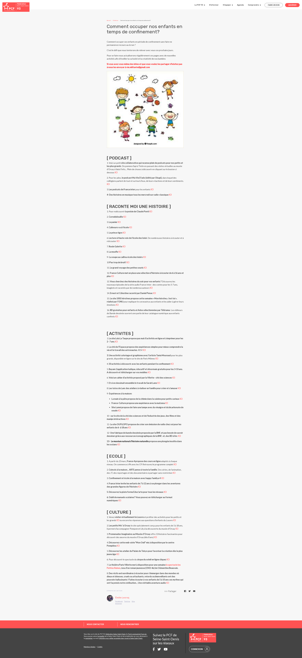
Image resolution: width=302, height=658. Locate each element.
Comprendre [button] (253, 5)
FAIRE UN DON (273, 5)
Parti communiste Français (137, 634)
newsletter (88, 638)
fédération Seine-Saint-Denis (116, 634)
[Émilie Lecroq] (110, 598)
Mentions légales (89, 647)
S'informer (214, 5)
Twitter (127, 601)
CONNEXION (197, 649)
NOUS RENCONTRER (129, 624)
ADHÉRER (292, 5)
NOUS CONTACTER (95, 624)
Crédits (99, 647)
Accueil (109, 20)
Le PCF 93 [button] (199, 5)
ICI (116, 172)
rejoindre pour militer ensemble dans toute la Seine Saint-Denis (120, 638)
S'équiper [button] (227, 5)
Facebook (119, 601)
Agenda (240, 5)
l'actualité (100, 636)
